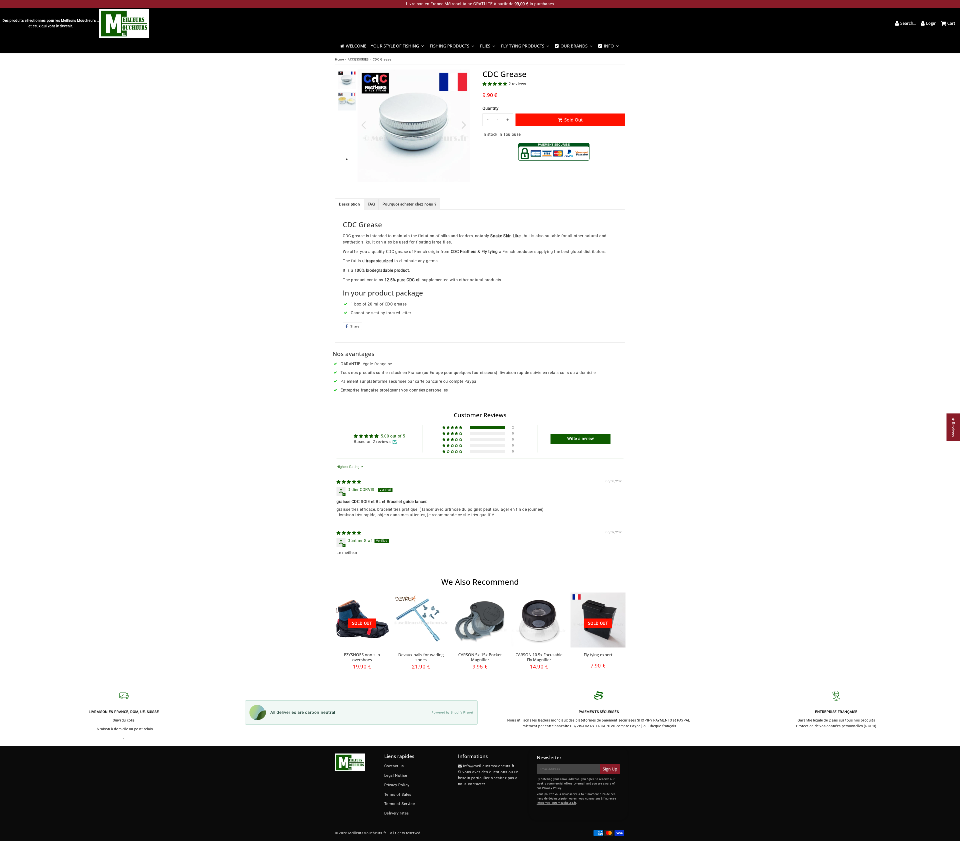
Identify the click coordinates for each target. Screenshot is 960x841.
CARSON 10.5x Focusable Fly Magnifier (539, 657)
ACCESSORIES (358, 59)
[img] (348, 482)
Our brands (574, 46)
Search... (908, 23)
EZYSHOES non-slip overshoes (362, 657)
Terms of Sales (398, 794)
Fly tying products (522, 46)
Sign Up (610, 769)
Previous (364, 125)
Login (931, 23)
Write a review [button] (580, 438)
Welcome (356, 46)
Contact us (394, 766)
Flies (485, 46)
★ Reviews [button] (953, 427)
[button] (495, 84)
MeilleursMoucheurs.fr (367, 833)
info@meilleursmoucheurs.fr (556, 802)
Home (339, 59)
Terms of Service (399, 804)
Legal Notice (395, 775)
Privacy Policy (397, 785)
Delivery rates (396, 813)
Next (464, 125)
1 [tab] (346, 159)
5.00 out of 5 (393, 436)
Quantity (490, 108)
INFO (609, 46)
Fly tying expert (598, 655)
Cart (951, 23)
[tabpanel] (347, 80)
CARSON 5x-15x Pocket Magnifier (480, 657)
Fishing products (449, 46)
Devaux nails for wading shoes (421, 657)
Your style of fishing (395, 46)
